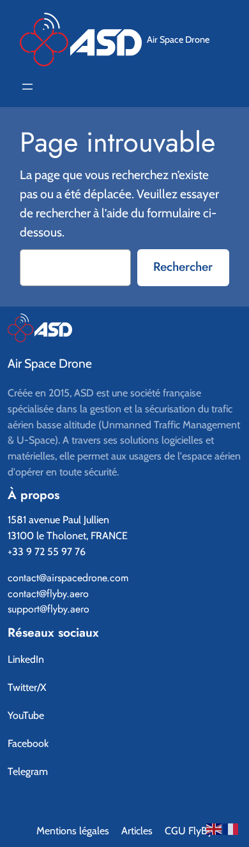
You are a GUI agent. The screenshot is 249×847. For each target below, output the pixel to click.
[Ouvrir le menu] (27, 86)
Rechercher (183, 266)
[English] (214, 827)
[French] (231, 827)
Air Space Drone (178, 39)
